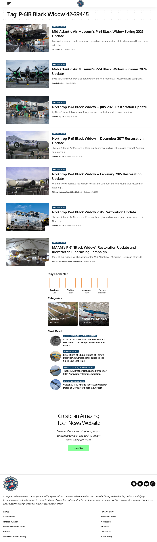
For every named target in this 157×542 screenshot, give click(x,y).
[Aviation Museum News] (94, 314)
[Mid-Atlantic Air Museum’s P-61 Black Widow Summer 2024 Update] (27, 74)
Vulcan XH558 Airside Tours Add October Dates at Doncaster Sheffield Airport (85, 386)
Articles (75, 336)
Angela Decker (58, 83)
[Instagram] (86, 286)
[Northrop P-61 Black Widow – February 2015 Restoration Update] (27, 181)
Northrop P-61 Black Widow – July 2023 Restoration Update (99, 107)
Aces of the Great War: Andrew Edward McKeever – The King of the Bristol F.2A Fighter (84, 342)
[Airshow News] (63, 314)
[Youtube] (102, 286)
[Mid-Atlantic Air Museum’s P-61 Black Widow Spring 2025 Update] (27, 38)
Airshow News (58, 318)
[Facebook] (54, 286)
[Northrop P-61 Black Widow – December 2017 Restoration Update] (27, 145)
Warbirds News (71, 351)
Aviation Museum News (94, 318)
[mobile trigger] (10, 3)
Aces (66, 336)
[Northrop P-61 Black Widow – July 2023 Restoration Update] (27, 110)
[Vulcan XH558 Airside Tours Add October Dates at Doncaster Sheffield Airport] (55, 384)
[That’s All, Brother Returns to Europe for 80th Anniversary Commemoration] (55, 370)
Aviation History (88, 336)
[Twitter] (70, 286)
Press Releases (71, 367)
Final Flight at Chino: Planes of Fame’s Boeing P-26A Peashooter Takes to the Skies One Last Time (83, 357)
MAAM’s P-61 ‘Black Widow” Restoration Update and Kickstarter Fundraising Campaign (94, 249)
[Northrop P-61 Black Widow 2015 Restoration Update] (27, 217)
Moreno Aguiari (58, 116)
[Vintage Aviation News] (80, 3)
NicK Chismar (57, 49)
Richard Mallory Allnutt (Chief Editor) (67, 192)
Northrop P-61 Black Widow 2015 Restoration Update (94, 212)
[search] (151, 3)
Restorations (59, 27)
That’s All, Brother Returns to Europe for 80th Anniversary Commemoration (85, 372)
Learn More (78, 448)
